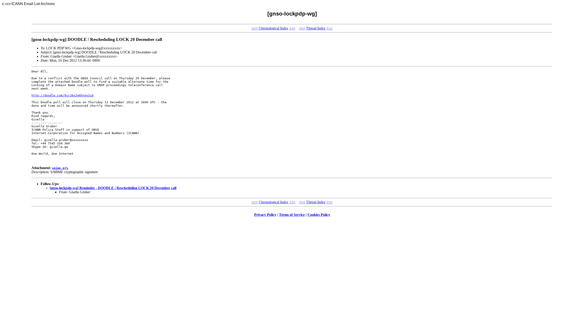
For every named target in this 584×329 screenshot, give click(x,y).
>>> (292, 28)
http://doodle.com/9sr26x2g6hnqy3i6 (62, 95)
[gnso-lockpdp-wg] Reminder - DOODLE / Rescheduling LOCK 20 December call (113, 188)
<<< (255, 28)
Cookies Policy (319, 215)
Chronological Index (273, 28)
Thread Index (316, 28)
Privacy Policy (265, 215)
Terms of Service (292, 215)
